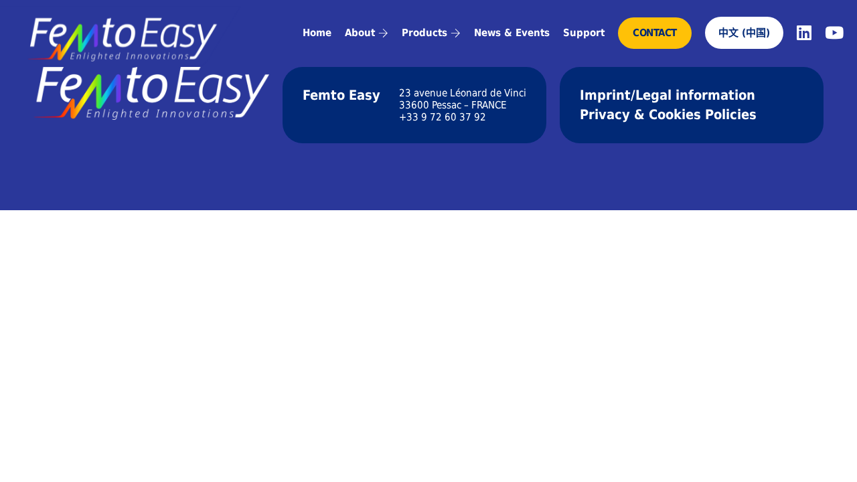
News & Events (512, 33)
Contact (655, 33)
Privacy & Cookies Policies (668, 114)
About (360, 33)
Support (584, 33)
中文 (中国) (744, 33)
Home (317, 33)
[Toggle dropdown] (383, 33)
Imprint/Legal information (667, 95)
